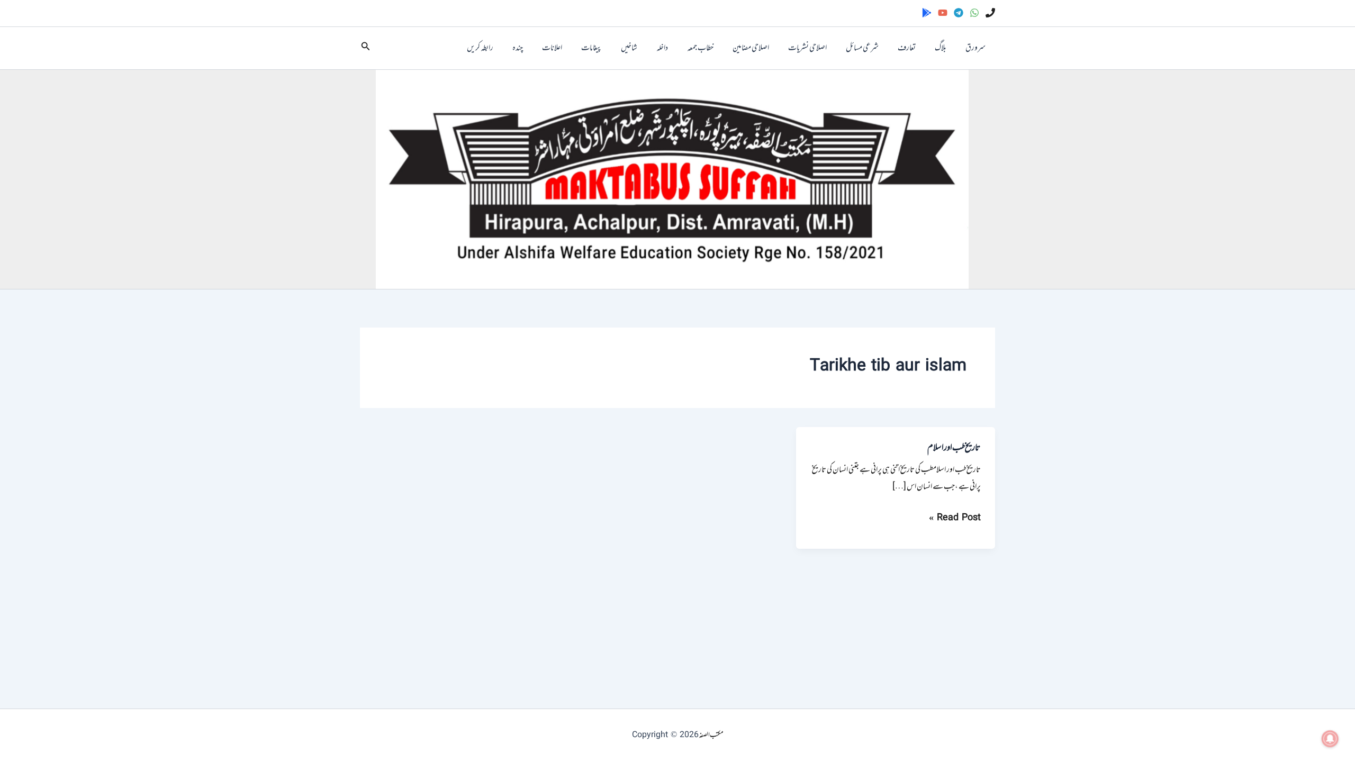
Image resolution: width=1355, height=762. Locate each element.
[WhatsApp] (974, 12)
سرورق (975, 48)
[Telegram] (958, 12)
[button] (364, 48)
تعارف (907, 48)
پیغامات (591, 48)
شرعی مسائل (862, 48)
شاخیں (629, 48)
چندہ (517, 48)
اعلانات (552, 48)
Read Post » (955, 518)
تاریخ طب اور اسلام (954, 448)
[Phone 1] (990, 12)
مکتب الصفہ (711, 735)
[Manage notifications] (1330, 738)
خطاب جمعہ (700, 48)
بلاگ (940, 48)
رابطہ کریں (480, 48)
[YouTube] (942, 12)
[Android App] (927, 12)
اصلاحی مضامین (751, 48)
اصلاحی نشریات (807, 48)
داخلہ (662, 48)
